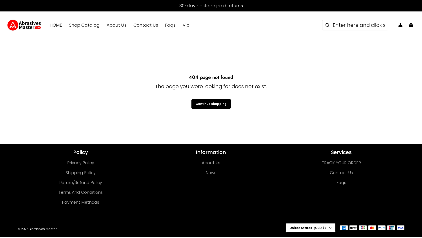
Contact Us (145, 25)
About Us (116, 25)
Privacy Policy (80, 162)
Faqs (170, 25)
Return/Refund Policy (80, 182)
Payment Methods (80, 202)
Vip (186, 25)
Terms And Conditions (80, 192)
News (211, 172)
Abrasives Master (43, 229)
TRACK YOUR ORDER (341, 162)
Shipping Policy (81, 172)
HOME (56, 25)
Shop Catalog (84, 25)
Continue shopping (211, 104)
